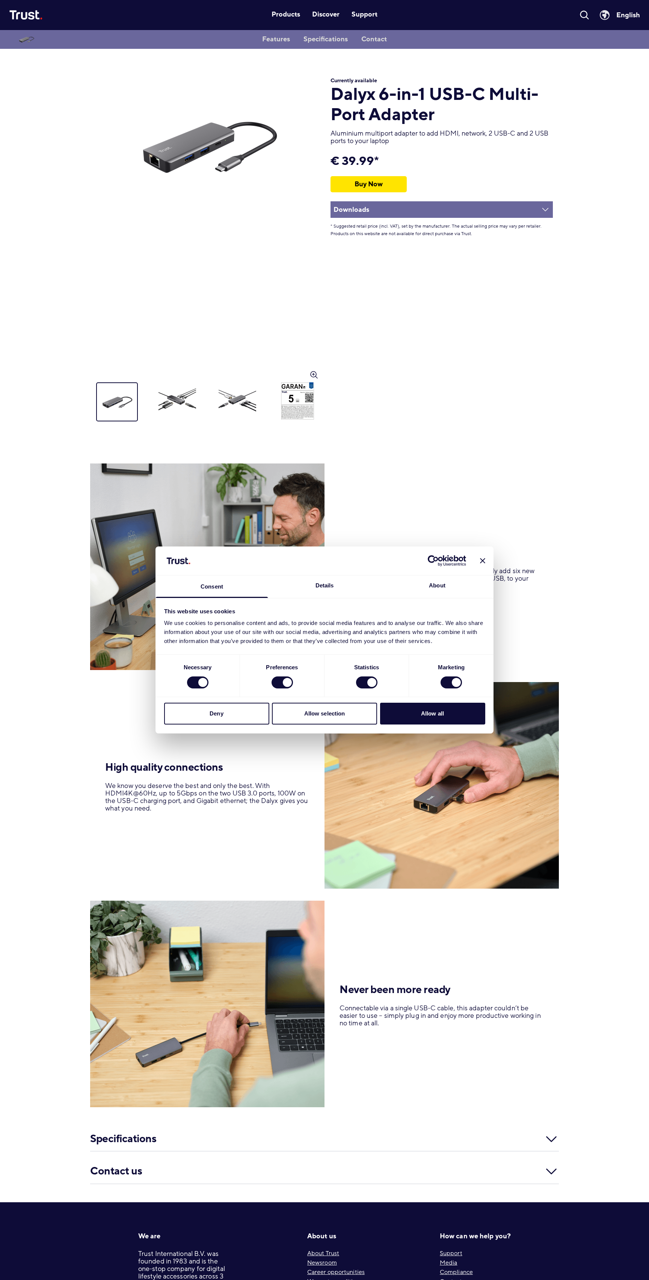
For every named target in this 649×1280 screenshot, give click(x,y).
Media (448, 1263)
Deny (216, 714)
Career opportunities (336, 1272)
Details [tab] (324, 586)
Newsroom (322, 1263)
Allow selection (324, 714)
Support (451, 1253)
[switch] (282, 682)
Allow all (432, 714)
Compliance (456, 1272)
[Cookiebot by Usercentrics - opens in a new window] (433, 560)
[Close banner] (482, 560)
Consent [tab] (212, 587)
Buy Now (369, 184)
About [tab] (437, 586)
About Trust (323, 1253)
